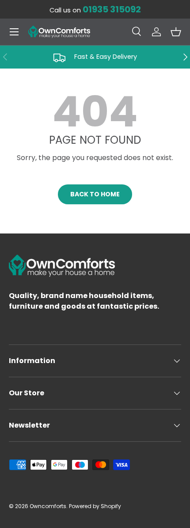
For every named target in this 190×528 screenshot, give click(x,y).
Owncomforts (48, 506)
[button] (176, 32)
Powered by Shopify (95, 506)
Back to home (95, 194)
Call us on (95, 10)
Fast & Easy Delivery (105, 56)
